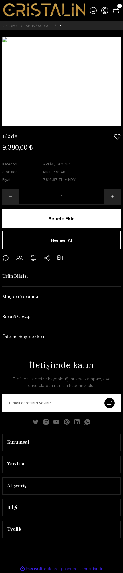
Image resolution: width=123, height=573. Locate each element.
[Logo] (44, 10)
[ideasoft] (31, 569)
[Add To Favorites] (117, 136)
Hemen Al (61, 240)
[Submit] (109, 403)
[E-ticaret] (61, 569)
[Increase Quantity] (112, 196)
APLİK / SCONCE (57, 164)
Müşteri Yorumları (22, 297)
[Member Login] (104, 10)
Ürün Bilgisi (15, 276)
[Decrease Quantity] (11, 196)
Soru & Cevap (16, 317)
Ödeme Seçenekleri (23, 337)
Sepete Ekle (62, 218)
